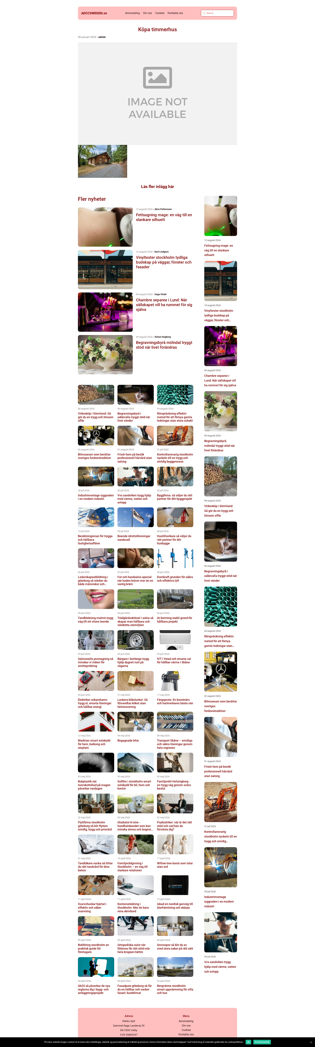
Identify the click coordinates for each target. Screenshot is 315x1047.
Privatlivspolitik (262, 1042)
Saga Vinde (161, 294)
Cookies (159, 13)
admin (102, 37)
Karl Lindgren (162, 251)
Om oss (147, 13)
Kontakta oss (175, 13)
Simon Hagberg (163, 337)
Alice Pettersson (163, 209)
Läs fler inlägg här (157, 186)
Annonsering (132, 13)
